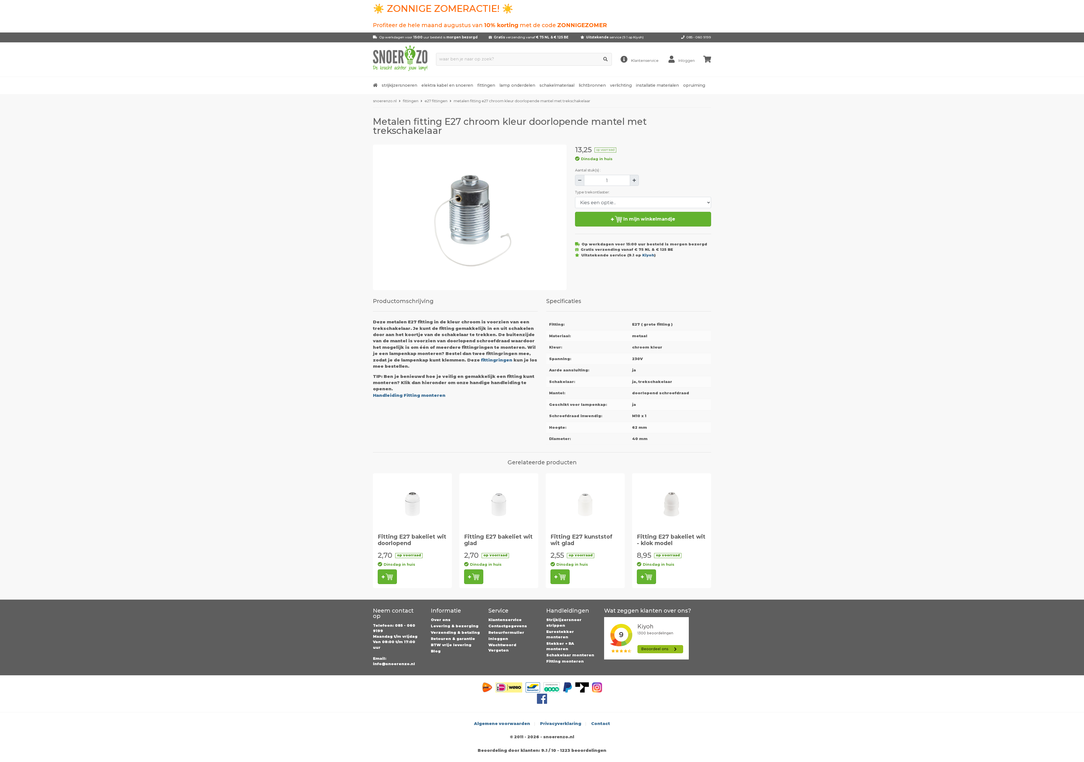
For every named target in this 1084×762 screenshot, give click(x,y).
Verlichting (621, 85)
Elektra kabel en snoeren (447, 85)
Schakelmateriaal (556, 85)
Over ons (441, 619)
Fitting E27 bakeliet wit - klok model (671, 540)
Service (498, 610)
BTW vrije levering (451, 645)
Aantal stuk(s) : (588, 170)
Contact (600, 723)
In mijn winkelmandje (648, 219)
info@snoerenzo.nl (394, 663)
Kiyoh (637, 37)
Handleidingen (567, 610)
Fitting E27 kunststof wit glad (581, 540)
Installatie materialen (657, 85)
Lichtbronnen (592, 85)
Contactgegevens (507, 626)
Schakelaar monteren (570, 655)
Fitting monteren (565, 661)
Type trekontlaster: (592, 192)
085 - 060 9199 (698, 37)
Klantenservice (505, 619)
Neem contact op (393, 613)
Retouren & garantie (453, 638)
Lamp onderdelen (517, 85)
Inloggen (498, 638)
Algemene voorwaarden (502, 723)
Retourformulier (506, 632)
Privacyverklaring (560, 723)
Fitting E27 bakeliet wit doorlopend (412, 540)
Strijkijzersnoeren (399, 85)
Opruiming (694, 85)
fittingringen (496, 360)
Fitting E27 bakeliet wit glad (498, 540)
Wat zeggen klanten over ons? (647, 610)
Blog (436, 651)
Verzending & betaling (455, 632)
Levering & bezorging (454, 626)
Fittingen (486, 85)
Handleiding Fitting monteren (409, 395)
